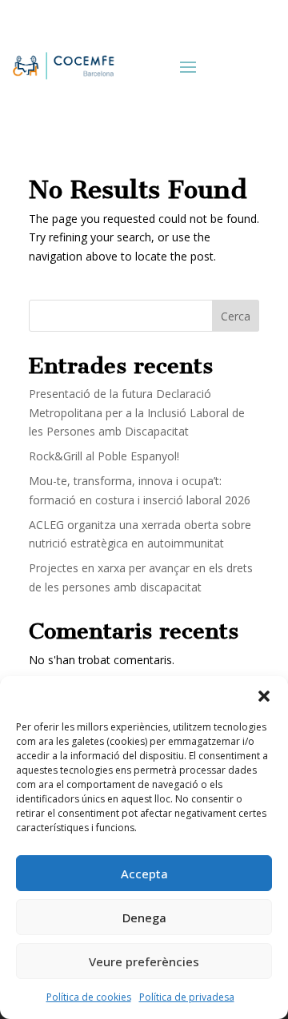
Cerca (235, 316)
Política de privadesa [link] (186, 997)
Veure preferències (144, 961)
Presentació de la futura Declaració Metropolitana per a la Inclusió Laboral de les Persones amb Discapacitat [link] (137, 413)
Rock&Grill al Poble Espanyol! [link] (104, 456)
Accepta (144, 874)
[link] (62, 65)
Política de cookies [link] (88, 997)
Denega (144, 917)
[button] (264, 696)
